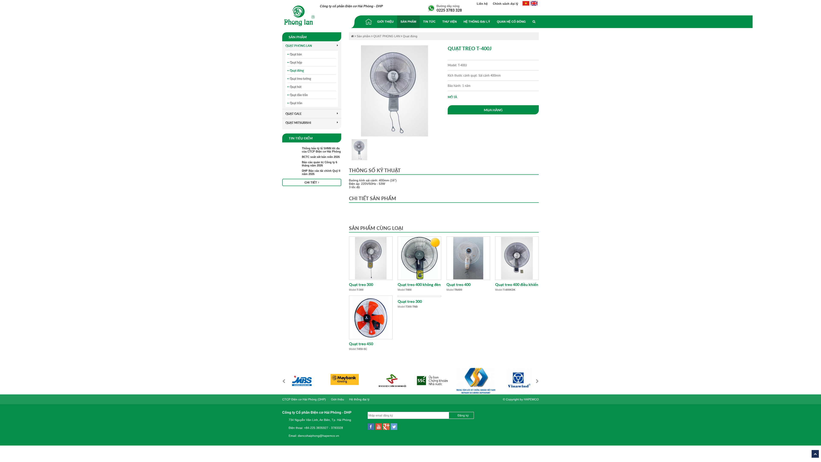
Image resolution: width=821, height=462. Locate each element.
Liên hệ (483, 3)
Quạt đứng (297, 70)
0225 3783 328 (449, 10)
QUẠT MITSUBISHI (298, 122)
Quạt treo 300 (361, 284)
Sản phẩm (408, 21)
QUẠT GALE (293, 114)
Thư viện (449, 21)
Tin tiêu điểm (301, 138)
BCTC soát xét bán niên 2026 (321, 156)
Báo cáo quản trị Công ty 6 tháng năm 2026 (319, 164)
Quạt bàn (296, 54)
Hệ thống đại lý (477, 21)
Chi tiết (311, 182)
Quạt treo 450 (361, 343)
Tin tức (429, 21)
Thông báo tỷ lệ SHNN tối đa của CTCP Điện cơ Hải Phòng (321, 150)
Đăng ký (463, 415)
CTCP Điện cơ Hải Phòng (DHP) (304, 399)
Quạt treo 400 (458, 284)
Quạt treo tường (300, 78)
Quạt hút (295, 87)
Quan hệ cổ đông (511, 21)
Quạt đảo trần (299, 95)
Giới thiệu (385, 21)
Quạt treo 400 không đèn (419, 284)
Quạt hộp (296, 62)
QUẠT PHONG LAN (298, 45)
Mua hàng (493, 110)
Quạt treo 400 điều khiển (516, 284)
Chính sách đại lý (505, 3)
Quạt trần (296, 103)
